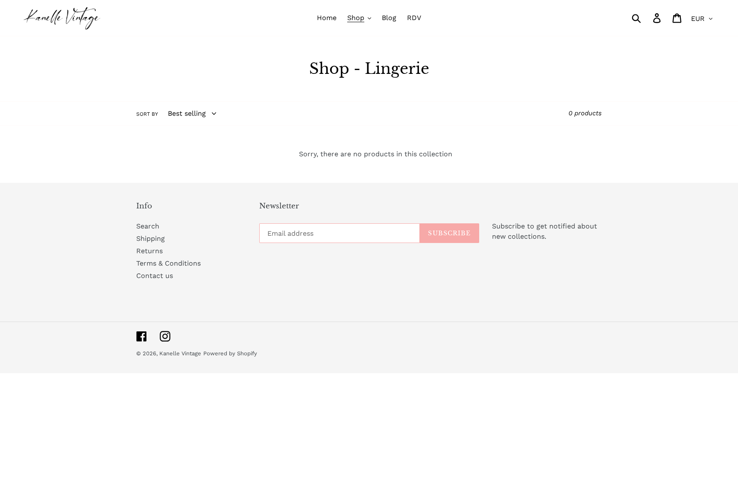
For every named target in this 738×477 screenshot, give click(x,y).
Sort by (147, 114)
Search (147, 226)
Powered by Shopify (230, 353)
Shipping (150, 238)
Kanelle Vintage (180, 353)
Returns (149, 251)
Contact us (154, 276)
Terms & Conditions (168, 263)
